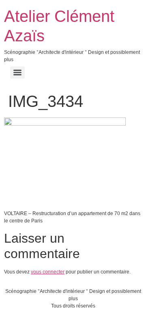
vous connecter (47, 272)
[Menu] (17, 72)
